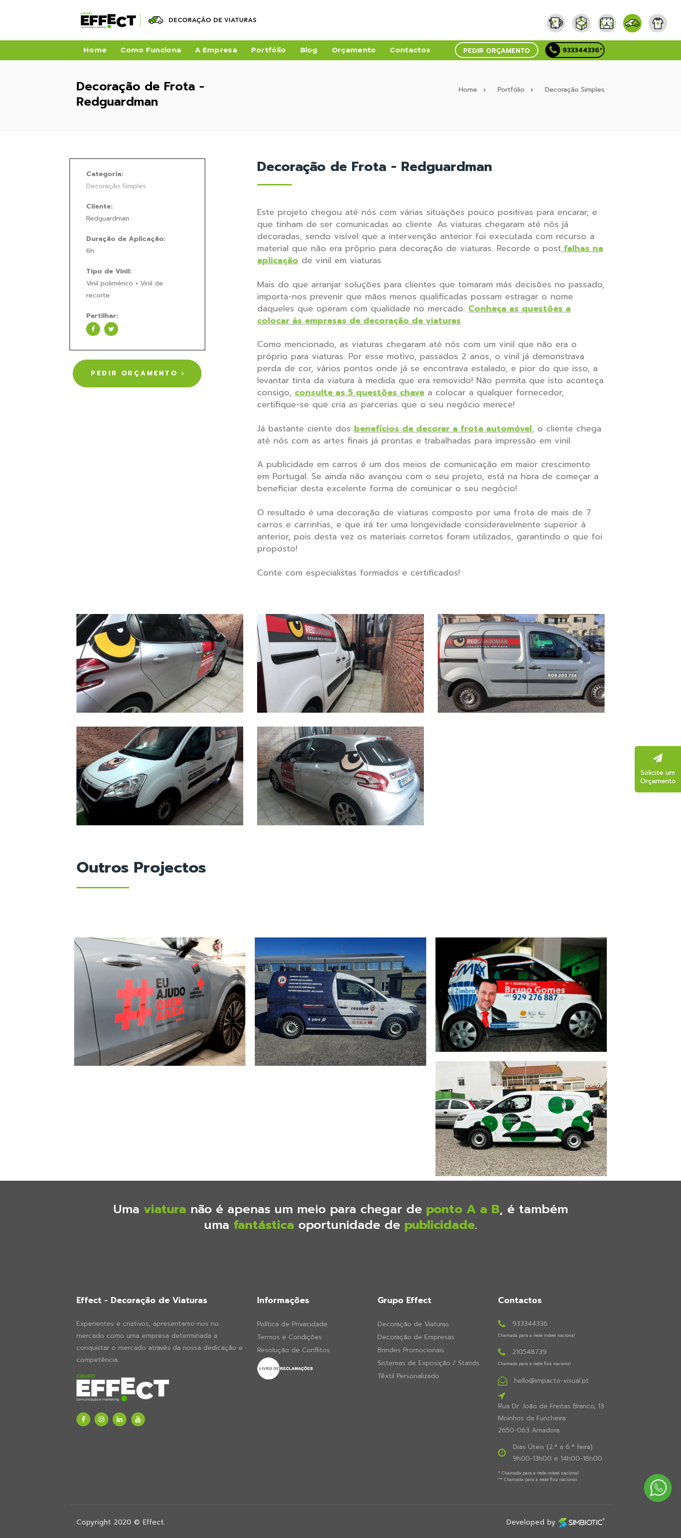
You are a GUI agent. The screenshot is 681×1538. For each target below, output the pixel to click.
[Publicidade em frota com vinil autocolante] (340, 663)
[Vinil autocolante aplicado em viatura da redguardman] (159, 775)
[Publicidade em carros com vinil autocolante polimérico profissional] (340, 775)
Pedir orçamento (496, 51)
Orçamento (354, 49)
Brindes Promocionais (411, 1350)
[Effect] (559, 16)
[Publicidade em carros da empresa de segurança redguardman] (521, 663)
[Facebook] (83, 1419)
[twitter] (111, 329)
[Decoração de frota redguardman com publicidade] (159, 663)
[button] (496, 50)
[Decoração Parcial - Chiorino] (521, 1118)
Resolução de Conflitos (293, 1350)
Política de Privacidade (292, 1324)
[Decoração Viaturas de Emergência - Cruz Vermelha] (160, 1001)
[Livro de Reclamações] (310, 1368)
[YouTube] (138, 1419)
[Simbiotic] (581, 1522)
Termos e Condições (289, 1337)
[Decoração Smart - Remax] (521, 994)
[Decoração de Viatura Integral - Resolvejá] (340, 1001)
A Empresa (216, 49)
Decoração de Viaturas (413, 1324)
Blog (309, 49)
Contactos (410, 49)
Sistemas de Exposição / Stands (428, 1363)
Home (95, 49)
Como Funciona (150, 49)
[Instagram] (101, 1419)
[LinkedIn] (119, 1419)
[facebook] (93, 329)
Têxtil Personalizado (408, 1376)
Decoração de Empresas (416, 1337)
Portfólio (268, 49)
